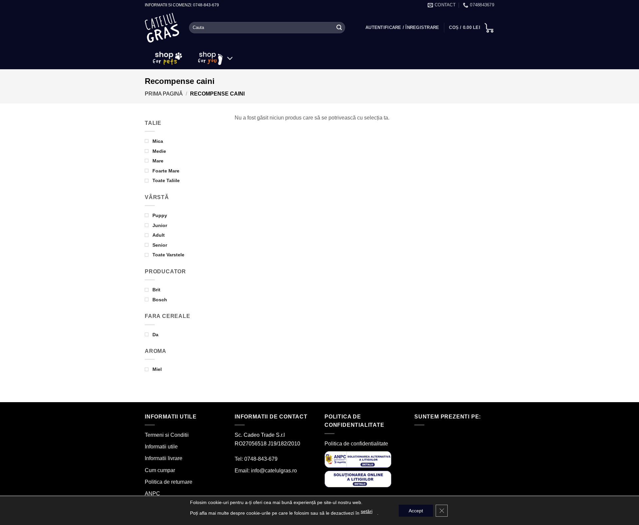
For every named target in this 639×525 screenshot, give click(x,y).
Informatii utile (161, 446)
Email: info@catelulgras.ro (266, 470)
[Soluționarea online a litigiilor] (357, 479)
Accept (416, 510)
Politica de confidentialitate (356, 443)
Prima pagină (164, 94)
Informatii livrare (163, 458)
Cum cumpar (160, 470)
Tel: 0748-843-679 (256, 459)
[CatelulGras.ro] (162, 27)
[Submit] (339, 27)
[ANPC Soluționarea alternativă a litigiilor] (357, 459)
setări (366, 511)
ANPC (152, 493)
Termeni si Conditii (167, 435)
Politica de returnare (168, 482)
